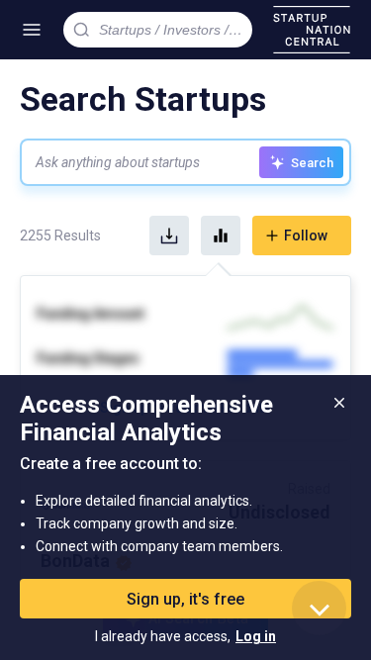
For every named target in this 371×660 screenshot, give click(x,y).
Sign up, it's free (185, 599)
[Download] (169, 235)
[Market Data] (220, 235)
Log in (255, 636)
